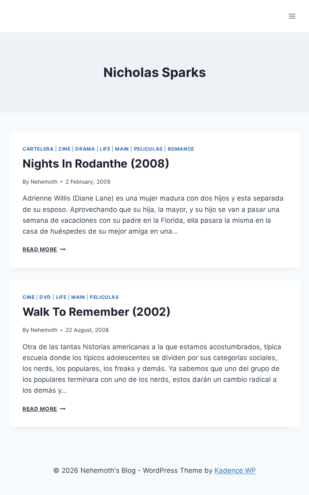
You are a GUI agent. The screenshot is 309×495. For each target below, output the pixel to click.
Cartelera (38, 149)
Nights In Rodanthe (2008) (96, 163)
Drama (85, 149)
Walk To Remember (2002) (97, 312)
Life (105, 149)
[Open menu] (291, 16)
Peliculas (148, 149)
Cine (64, 149)
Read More (44, 249)
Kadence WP (235, 470)
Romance (181, 149)
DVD (45, 297)
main (122, 149)
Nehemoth (44, 181)
